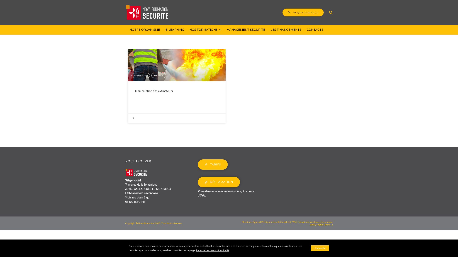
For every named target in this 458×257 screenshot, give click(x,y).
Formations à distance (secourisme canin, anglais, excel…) (315, 223)
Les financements (286, 29)
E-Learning (174, 29)
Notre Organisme (145, 29)
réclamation (221, 182)
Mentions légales (251, 222)
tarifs (215, 164)
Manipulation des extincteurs (154, 91)
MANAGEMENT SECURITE (245, 29)
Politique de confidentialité (275, 222)
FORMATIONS (140, 75)
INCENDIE (158, 75)
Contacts (315, 29)
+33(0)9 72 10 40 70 (305, 12)
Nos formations (203, 29)
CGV (293, 222)
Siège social (133, 180)
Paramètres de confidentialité (212, 250)
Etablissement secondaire (141, 193)
